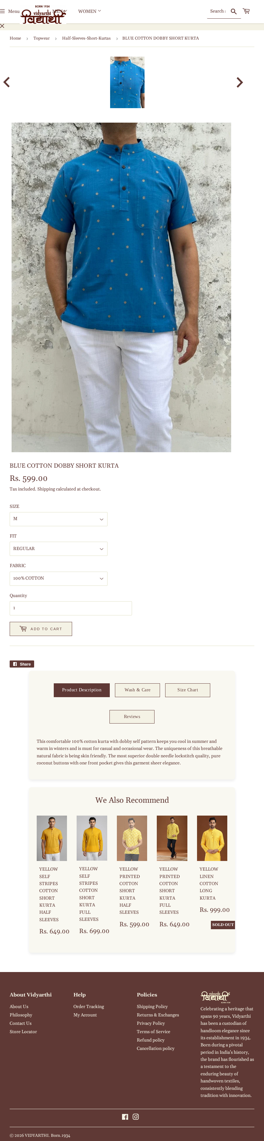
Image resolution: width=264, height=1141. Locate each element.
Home (15, 38)
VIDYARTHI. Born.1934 (47, 1135)
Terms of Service (153, 1032)
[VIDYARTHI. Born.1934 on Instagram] (136, 1118)
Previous (10, 82)
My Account (85, 1015)
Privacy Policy (151, 1023)
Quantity (18, 596)
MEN (58, 11)
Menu (14, 11)
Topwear (41, 38)
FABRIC (18, 566)
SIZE (14, 507)
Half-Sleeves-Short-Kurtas (86, 38)
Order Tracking (88, 1007)
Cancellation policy (155, 1049)
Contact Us (21, 1023)
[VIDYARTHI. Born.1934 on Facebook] (125, 1118)
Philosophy (21, 1015)
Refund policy (151, 1040)
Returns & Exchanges (158, 1015)
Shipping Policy (152, 1007)
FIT (13, 536)
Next (244, 82)
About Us (19, 1007)
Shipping (46, 489)
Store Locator (23, 1032)
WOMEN (88, 11)
